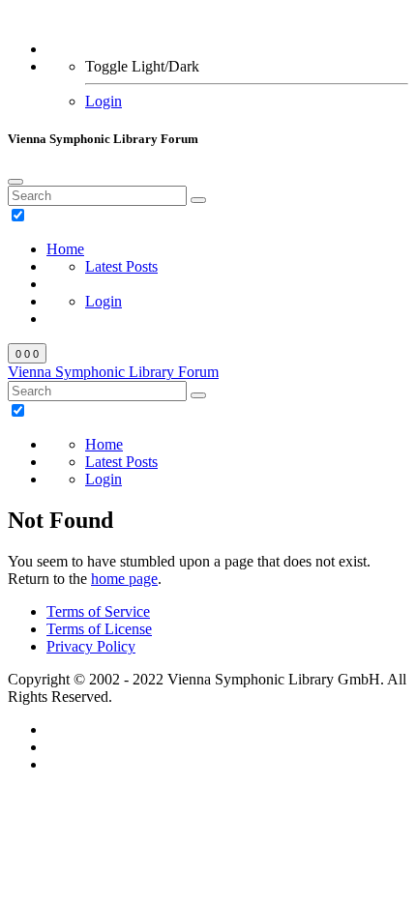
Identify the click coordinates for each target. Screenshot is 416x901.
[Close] (15, 182)
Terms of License (99, 629)
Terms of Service (98, 611)
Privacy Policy (90, 646)
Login (103, 101)
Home (65, 249)
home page (124, 578)
